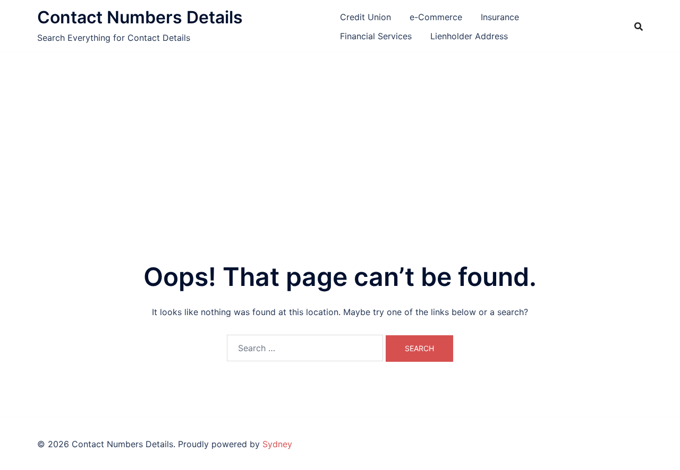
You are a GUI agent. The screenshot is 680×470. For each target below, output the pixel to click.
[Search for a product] (638, 26)
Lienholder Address (469, 36)
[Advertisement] (340, 132)
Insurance (500, 17)
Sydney (277, 444)
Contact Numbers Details (140, 17)
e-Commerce (436, 17)
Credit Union (365, 17)
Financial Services (376, 36)
